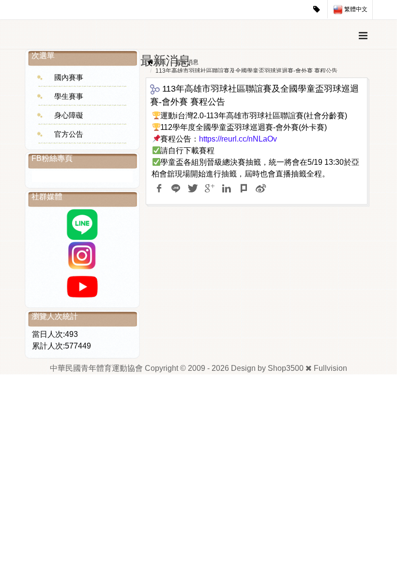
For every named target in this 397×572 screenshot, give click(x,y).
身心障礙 (68, 115)
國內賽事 (68, 77)
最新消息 (186, 62)
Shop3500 (286, 368)
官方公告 (68, 134)
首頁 (160, 62)
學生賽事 (68, 96)
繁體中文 (355, 9)
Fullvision (330, 368)
